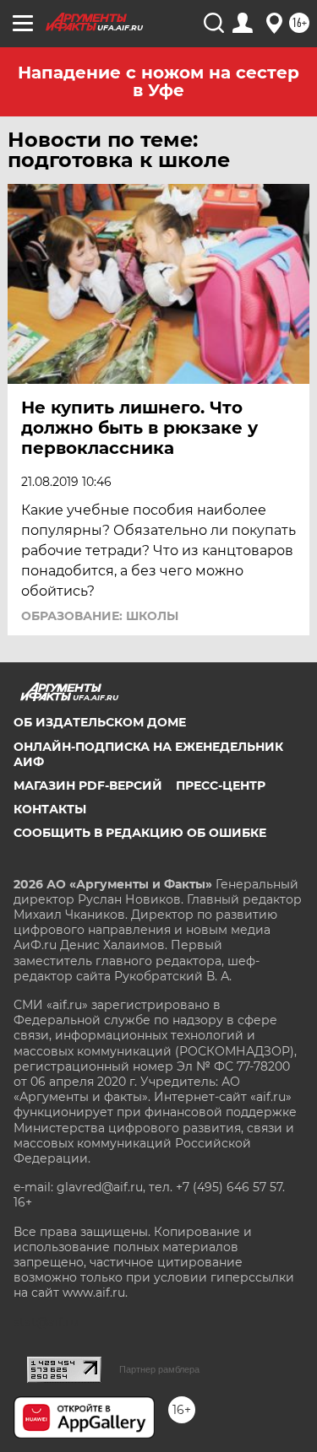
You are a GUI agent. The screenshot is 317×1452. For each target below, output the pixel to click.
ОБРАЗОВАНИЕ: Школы (99, 616)
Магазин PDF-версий (88, 785)
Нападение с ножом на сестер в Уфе (158, 81)
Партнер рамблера (159, 1369)
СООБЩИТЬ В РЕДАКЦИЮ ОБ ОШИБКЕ (140, 832)
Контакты (50, 809)
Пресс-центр (220, 785)
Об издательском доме (100, 722)
